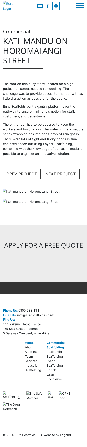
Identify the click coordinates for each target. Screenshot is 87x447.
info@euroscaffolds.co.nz (28, 315)
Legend (65, 435)
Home (29, 343)
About (29, 347)
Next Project (60, 174)
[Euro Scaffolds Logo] (12, 6)
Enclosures (55, 379)
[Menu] (80, 6)
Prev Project (22, 174)
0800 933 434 (21, 310)
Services (31, 361)
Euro (18, 435)
